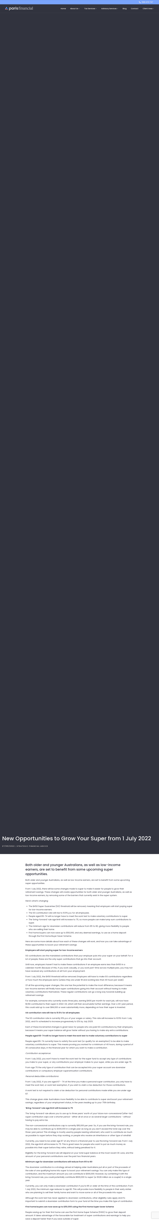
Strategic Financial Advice (32, 846)
